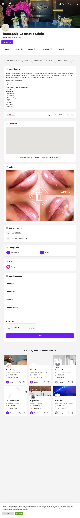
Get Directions (54, 157)
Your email (10, 291)
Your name (10, 283)
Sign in (64, 4)
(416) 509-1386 (16, 233)
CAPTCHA (10, 321)
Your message (12, 307)
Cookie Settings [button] (8, 513)
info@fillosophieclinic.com (20, 238)
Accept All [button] (19, 513)
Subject (9, 299)
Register (71, 4)
